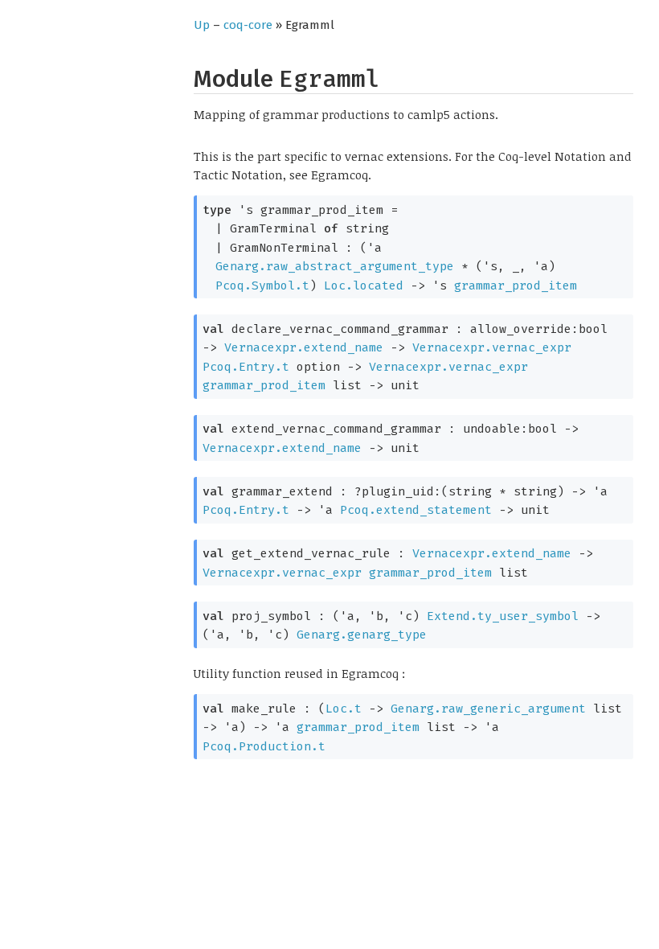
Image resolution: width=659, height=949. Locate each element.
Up (202, 25)
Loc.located (363, 285)
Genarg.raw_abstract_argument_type (334, 266)
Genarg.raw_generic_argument (488, 708)
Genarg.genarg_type (362, 634)
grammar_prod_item (515, 285)
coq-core (247, 25)
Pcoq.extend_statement (416, 510)
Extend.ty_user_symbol (503, 616)
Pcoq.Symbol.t (262, 285)
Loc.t (343, 708)
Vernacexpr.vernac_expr (491, 347)
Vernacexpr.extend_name (303, 347)
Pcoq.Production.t (264, 746)
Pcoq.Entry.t (246, 366)
